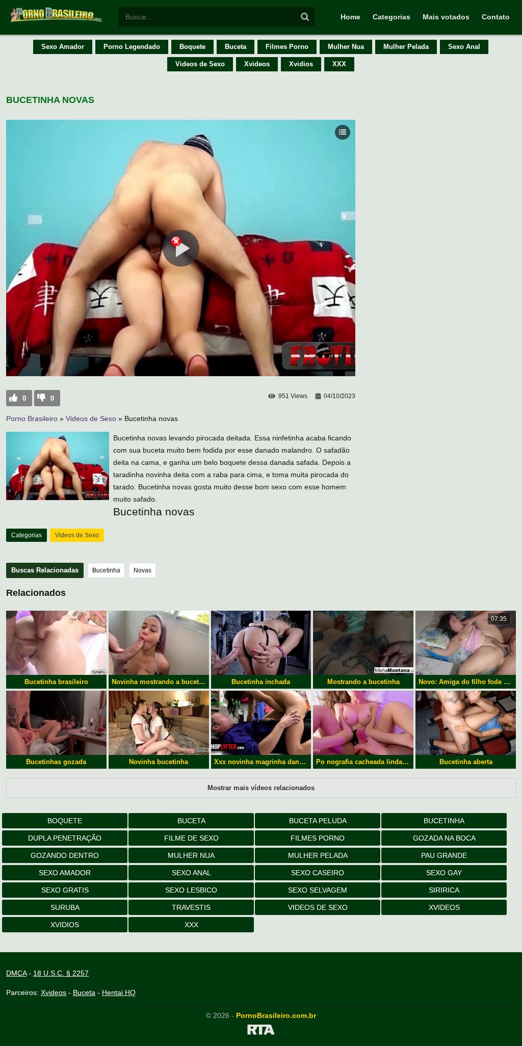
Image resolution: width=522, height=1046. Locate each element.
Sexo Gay (444, 873)
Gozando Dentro (65, 855)
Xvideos (257, 64)
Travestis (191, 907)
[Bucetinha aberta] (465, 723)
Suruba (65, 907)
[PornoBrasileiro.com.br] (57, 21)
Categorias (391, 17)
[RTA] (261, 1031)
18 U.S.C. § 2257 (61, 973)
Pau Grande (444, 855)
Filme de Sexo (191, 838)
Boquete (192, 46)
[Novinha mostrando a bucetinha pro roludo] (159, 643)
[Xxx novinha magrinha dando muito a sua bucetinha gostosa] (261, 723)
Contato (496, 17)
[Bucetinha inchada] (261, 643)
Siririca (444, 890)
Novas (142, 570)
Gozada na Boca (444, 838)
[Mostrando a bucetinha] (363, 643)
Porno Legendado (131, 46)
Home (350, 17)
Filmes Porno (287, 46)
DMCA (16, 973)
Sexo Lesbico (191, 890)
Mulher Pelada (406, 46)
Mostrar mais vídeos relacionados (261, 788)
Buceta (235, 46)
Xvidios (301, 64)
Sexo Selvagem (317, 890)
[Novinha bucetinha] (159, 723)
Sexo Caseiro (317, 873)
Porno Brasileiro (32, 418)
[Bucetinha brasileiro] (56, 643)
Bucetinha (106, 570)
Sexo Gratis (65, 890)
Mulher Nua (346, 46)
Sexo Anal (464, 46)
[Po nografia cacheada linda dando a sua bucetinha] (363, 723)
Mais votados (446, 17)
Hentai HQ (119, 992)
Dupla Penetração (64, 838)
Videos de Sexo (200, 64)
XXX (339, 64)
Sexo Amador (62, 46)
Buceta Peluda (318, 821)
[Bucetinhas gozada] (56, 723)
